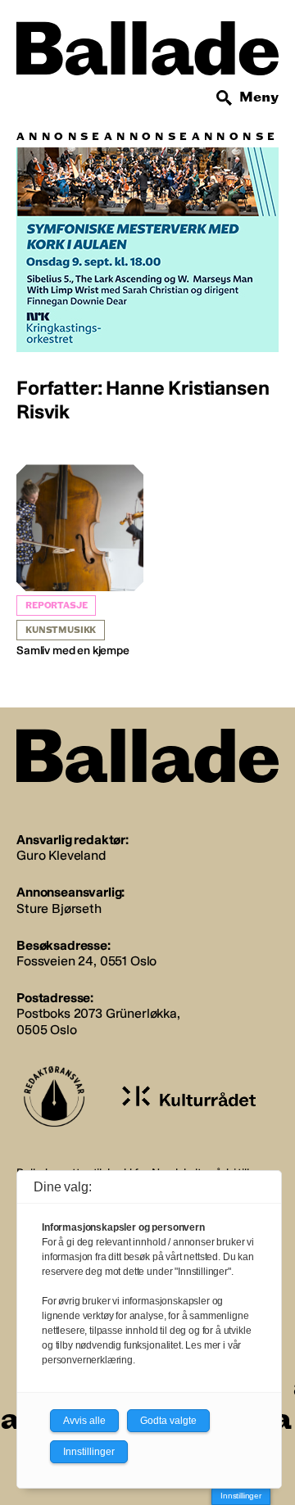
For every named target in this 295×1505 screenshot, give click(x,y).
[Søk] (224, 98)
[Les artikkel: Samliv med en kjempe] (79, 561)
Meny (259, 97)
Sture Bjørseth (59, 908)
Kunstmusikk (60, 630)
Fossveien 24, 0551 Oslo (86, 961)
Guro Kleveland (61, 855)
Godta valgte (168, 1420)
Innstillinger (240, 1495)
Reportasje (56, 605)
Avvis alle (84, 1420)
